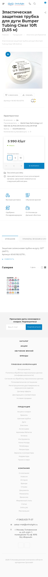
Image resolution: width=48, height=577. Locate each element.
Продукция (24, 407)
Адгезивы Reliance (24, 432)
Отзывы (24, 487)
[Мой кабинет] (39, 4)
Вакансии (24, 497)
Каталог (24, 341)
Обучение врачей (24, 351)
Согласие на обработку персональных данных (24, 379)
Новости (24, 477)
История (24, 480)
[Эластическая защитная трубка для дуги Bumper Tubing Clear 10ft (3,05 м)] (13, 286)
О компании (24, 473)
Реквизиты (24, 494)
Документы (24, 490)
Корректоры (24, 456)
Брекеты (24, 415)
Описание (10, 239)
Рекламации (24, 511)
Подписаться (34, 327)
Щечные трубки (24, 418)
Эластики (24, 425)
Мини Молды (24, 443)
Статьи (24, 504)
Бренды (24, 356)
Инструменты (24, 439)
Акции (24, 346)
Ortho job (24, 507)
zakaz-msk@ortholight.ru (26, 524)
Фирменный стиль (24, 501)
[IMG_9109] (24, 70)
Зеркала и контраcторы (24, 453)
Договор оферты (24, 391)
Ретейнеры (24, 446)
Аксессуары (24, 429)
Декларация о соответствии (24, 395)
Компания (24, 468)
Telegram (27, 545)
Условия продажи (24, 398)
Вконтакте (21, 545)
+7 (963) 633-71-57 (24, 520)
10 (21, 158)
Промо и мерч (24, 460)
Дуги (24, 422)
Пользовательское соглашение (24, 382)
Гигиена (24, 436)
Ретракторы (24, 449)
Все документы (24, 369)
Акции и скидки (24, 412)
